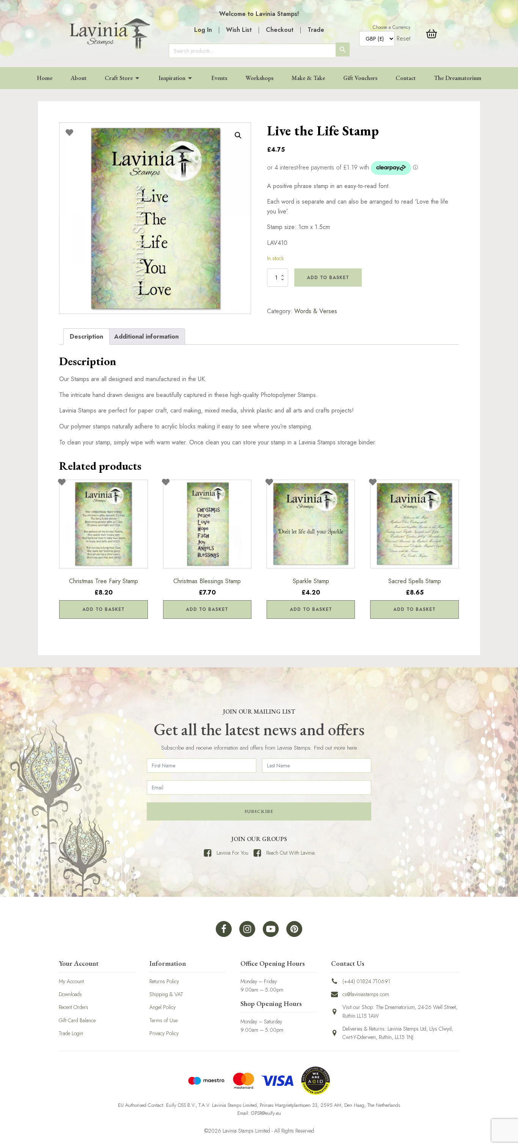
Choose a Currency (391, 27)
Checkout (280, 29)
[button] (238, 135)
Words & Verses (315, 311)
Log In (203, 29)
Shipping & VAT (166, 994)
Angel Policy (162, 1007)
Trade (316, 29)
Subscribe (259, 811)
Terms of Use (163, 1020)
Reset (403, 38)
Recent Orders (73, 1007)
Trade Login (71, 1033)
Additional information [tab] (146, 336)
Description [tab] (86, 336)
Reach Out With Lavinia (290, 853)
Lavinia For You (232, 853)
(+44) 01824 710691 (366, 981)
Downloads (70, 994)
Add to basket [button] (103, 609)
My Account (71, 981)
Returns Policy (164, 981)
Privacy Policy (164, 1033)
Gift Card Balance (77, 1020)
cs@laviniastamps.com (365, 994)
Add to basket (328, 277)
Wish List (239, 29)
